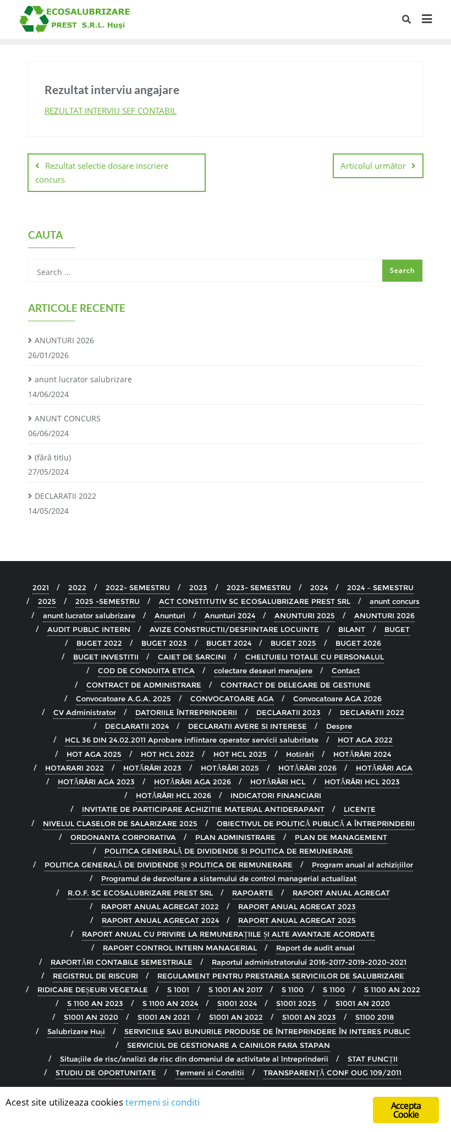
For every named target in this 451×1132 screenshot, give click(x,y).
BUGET (397, 629)
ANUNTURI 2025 (304, 615)
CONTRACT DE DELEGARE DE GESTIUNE (296, 684)
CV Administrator (84, 712)
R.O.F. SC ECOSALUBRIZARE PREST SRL (140, 892)
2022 (77, 587)
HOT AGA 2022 (365, 739)
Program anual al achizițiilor (362, 864)
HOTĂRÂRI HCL (277, 781)
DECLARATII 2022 (65, 496)
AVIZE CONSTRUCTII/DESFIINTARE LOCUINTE (234, 629)
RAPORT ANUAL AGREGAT (341, 892)
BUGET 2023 (164, 643)
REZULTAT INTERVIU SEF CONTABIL (111, 110)
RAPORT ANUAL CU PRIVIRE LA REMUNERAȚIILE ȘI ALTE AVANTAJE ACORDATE (228, 934)
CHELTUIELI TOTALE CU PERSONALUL (314, 656)
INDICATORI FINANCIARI (275, 795)
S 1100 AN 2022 (392, 989)
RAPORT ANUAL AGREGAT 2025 (297, 920)
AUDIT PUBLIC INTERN (88, 629)
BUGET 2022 (99, 643)
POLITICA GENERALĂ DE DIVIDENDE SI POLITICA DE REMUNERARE (229, 851)
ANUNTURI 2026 (64, 340)
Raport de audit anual (315, 947)
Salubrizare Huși (76, 1031)
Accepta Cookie (406, 1110)
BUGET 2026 (358, 643)
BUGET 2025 (293, 643)
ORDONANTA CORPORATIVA (123, 837)
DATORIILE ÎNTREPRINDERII (186, 712)
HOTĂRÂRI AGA (384, 767)
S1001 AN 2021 (164, 1017)
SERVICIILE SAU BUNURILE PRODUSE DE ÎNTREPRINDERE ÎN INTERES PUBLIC (267, 1031)
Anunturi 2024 (230, 615)
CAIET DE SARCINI (192, 656)
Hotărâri (300, 754)
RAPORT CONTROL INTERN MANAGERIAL (180, 947)
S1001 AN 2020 (363, 1003)
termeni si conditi (162, 1102)
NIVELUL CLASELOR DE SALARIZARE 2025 (120, 823)
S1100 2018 (374, 1017)
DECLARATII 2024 (137, 726)
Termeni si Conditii (209, 1072)
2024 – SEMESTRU (380, 587)
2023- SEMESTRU (259, 587)
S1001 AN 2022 (236, 1017)
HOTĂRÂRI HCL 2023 (362, 781)
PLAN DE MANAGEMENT (341, 837)
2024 (319, 587)
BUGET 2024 (228, 643)
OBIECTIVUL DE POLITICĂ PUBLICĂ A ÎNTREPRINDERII (316, 823)
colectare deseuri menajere (263, 670)
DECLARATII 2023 (288, 712)
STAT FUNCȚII (373, 1058)
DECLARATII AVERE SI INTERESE (247, 726)
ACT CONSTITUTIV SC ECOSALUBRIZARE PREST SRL (254, 601)
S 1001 (178, 989)
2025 (47, 601)
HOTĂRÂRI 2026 (307, 767)
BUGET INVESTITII (106, 656)
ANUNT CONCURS (68, 418)
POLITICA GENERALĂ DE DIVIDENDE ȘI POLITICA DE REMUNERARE (169, 864)
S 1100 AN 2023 (95, 1003)
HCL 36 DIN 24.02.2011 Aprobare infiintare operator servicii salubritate (191, 739)
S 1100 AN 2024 (170, 1003)
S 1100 (293, 989)
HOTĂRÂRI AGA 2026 (192, 781)
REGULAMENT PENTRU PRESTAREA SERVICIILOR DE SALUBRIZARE (280, 975)
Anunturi (170, 615)
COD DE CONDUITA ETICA (146, 670)
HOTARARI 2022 (74, 767)
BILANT (351, 629)
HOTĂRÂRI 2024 (362, 754)
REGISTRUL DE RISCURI (95, 975)
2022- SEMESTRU (138, 587)
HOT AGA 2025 (94, 754)
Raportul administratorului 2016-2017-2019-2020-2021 (309, 962)
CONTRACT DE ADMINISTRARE (143, 684)
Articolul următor (373, 165)
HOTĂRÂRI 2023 (152, 767)
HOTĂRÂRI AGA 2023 (96, 781)
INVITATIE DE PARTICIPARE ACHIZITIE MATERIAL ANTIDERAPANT (203, 809)
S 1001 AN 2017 (235, 989)
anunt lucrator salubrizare (83, 379)
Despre (339, 726)
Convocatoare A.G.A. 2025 (123, 698)
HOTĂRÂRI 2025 (230, 767)
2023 (198, 587)
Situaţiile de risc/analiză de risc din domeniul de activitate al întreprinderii (194, 1058)
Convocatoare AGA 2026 (337, 698)
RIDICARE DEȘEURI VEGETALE (92, 989)
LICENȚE (360, 809)
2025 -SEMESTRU (107, 601)
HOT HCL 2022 (167, 754)
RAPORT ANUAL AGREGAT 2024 (160, 920)
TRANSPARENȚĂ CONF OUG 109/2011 (332, 1072)
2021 (40, 587)
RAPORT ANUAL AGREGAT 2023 (297, 906)
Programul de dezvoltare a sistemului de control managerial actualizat (228, 878)
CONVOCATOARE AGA (232, 698)
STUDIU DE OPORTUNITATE (106, 1072)
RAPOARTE (252, 892)
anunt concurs (395, 601)
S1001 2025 (296, 1003)
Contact (346, 670)
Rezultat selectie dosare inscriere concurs (101, 172)
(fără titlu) (53, 457)
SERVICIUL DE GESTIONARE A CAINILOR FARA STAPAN (228, 1045)
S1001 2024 (237, 1003)
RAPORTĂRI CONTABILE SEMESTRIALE (122, 962)
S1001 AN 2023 (309, 1017)
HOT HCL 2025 (240, 754)
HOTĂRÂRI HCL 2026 (173, 795)
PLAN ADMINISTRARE (235, 837)
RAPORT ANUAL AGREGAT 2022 (160, 906)
